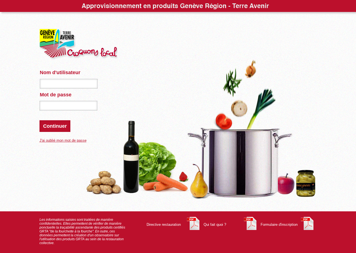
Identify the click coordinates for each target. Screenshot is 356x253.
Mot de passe (55, 94)
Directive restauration (164, 224)
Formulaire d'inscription (279, 224)
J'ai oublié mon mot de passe (62, 140)
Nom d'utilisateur (60, 72)
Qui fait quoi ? (215, 224)
